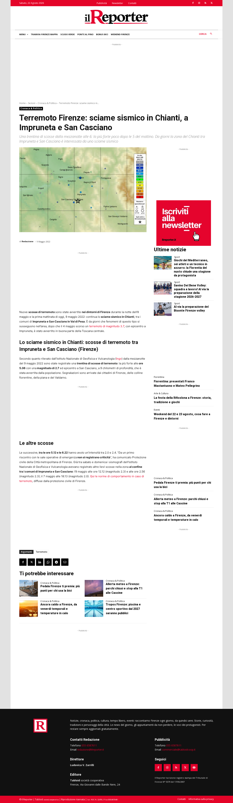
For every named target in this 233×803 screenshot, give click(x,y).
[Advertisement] (116, 71)
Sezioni (31, 103)
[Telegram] (56, 562)
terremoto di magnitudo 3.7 (106, 326)
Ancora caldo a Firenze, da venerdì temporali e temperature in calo (58, 609)
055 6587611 (89, 745)
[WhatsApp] (48, 562)
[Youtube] (194, 767)
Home (22, 103)
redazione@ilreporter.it (90, 749)
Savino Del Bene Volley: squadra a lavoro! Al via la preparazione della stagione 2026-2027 (191, 291)
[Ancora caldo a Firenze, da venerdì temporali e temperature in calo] (28, 608)
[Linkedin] (39, 562)
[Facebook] (193, 3)
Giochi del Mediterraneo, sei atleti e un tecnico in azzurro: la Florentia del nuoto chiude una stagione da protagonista (192, 268)
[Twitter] (211, 3)
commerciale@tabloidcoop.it (179, 749)
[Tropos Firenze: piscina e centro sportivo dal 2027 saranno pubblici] (94, 608)
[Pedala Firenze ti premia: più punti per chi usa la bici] (28, 588)
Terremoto (41, 551)
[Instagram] (199, 3)
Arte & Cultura (161, 393)
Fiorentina (159, 377)
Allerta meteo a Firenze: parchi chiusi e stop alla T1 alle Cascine (124, 588)
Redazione (27, 241)
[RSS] (205, 3)
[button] (206, 34)
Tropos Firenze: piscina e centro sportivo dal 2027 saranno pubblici (123, 609)
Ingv (119, 358)
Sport (177, 257)
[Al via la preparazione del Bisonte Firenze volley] (163, 309)
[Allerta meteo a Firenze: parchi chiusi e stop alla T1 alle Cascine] (94, 588)
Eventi (157, 410)
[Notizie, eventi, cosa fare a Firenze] (116, 16)
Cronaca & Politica (47, 103)
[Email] (64, 562)
